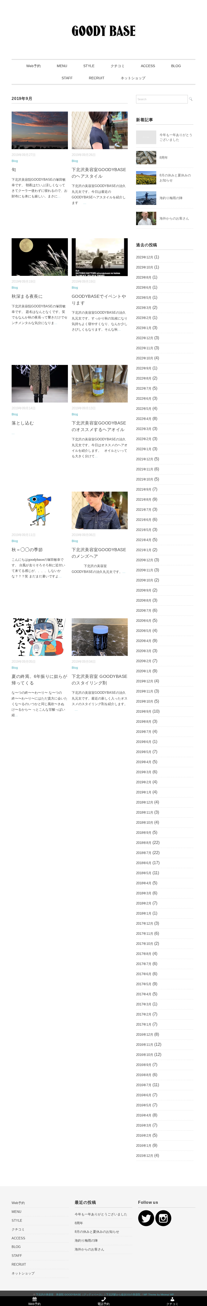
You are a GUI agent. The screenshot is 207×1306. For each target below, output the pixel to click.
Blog (15, 161)
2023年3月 (143, 308)
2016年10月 (144, 1055)
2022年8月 (143, 378)
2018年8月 (143, 843)
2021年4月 (143, 540)
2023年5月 (143, 298)
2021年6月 (143, 520)
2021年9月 (143, 489)
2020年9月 (143, 590)
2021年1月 (143, 550)
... (59, 196)
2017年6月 (143, 974)
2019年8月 (143, 722)
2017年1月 (143, 1024)
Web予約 (33, 66)
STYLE (88, 66)
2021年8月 (143, 499)
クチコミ (118, 66)
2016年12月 (144, 1034)
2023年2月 (143, 318)
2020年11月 (144, 570)
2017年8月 (143, 954)
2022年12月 (144, 338)
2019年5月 (143, 752)
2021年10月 (144, 479)
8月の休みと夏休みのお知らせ (97, 1232)
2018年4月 (143, 883)
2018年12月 (144, 802)
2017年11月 (144, 934)
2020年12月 (144, 560)
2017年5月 (143, 984)
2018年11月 (144, 812)
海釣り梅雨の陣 (171, 198)
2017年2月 (143, 1014)
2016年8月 (143, 1075)
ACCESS (148, 66)
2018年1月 (143, 913)
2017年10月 (144, 944)
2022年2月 (143, 439)
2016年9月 (143, 1065)
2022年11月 (144, 348)
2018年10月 (144, 822)
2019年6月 (143, 742)
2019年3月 (143, 772)
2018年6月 (143, 863)
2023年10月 (144, 267)
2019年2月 (143, 782)
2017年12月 (144, 923)
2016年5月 (143, 1105)
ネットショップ (133, 78)
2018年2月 (143, 903)
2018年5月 (143, 873)
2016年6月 (143, 1095)
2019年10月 (144, 701)
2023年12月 (144, 257)
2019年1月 (143, 792)
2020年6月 (143, 621)
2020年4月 (143, 641)
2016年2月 (143, 1135)
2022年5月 (143, 409)
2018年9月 (143, 833)
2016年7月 (143, 1085)
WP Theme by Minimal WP (158, 1294)
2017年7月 (143, 964)
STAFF (67, 78)
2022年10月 (144, 358)
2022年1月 (143, 449)
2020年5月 (143, 631)
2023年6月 (143, 287)
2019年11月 (144, 691)
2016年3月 (143, 1125)
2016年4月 (143, 1115)
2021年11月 (144, 469)
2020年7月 (143, 610)
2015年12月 (144, 1156)
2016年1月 (143, 1146)
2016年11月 (144, 1045)
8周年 (164, 157)
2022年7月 (143, 388)
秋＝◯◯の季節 (27, 549)
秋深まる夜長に (27, 296)
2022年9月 (143, 368)
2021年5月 (143, 530)
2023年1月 (143, 328)
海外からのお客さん (174, 218)
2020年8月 (143, 600)
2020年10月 (144, 580)
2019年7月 (143, 732)
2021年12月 (144, 459)
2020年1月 (143, 671)
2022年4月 (143, 419)
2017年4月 (143, 994)
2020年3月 (143, 651)
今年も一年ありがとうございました (101, 1214)
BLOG (176, 66)
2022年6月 (143, 399)
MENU (62, 66)
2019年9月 (143, 711)
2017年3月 (143, 1004)
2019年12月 (144, 681)
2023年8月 (143, 277)
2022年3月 (143, 429)
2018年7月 (143, 853)
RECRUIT (97, 78)
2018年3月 (143, 893)
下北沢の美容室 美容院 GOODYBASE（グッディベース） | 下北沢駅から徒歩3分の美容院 (88, 1294)
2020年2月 (143, 661)
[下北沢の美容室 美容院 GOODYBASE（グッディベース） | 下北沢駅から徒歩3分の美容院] (103, 21)
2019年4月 (143, 762)
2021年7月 (143, 510)
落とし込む (23, 423)
